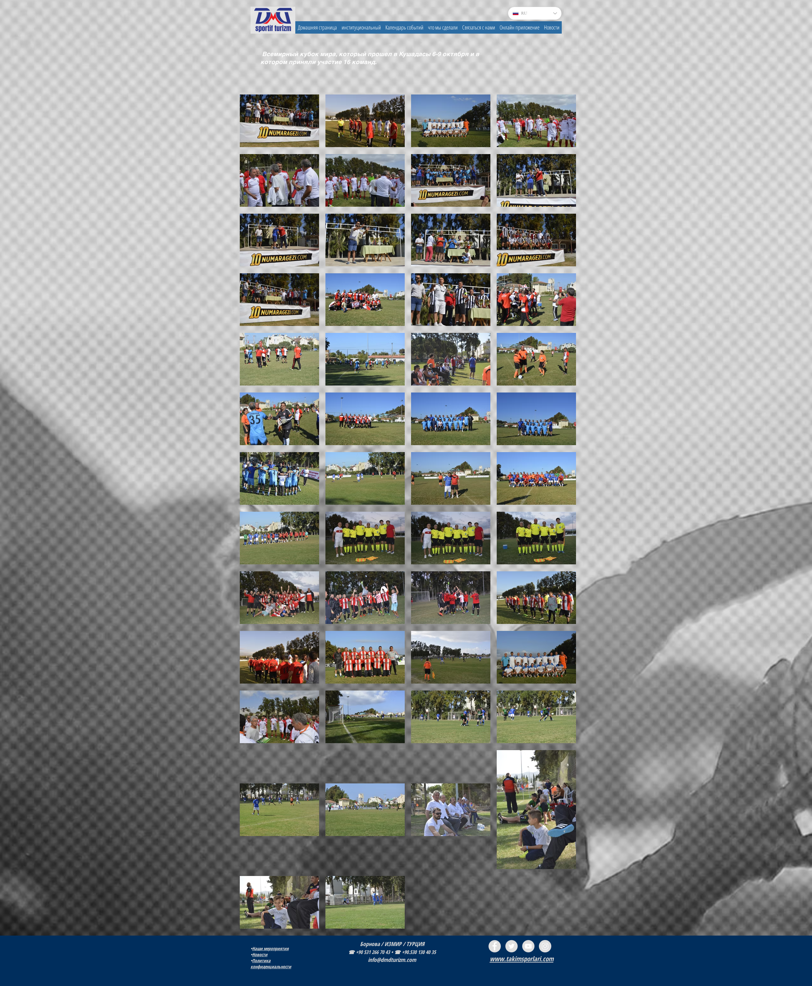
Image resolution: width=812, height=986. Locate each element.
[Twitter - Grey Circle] (511, 946)
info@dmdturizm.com (392, 959)
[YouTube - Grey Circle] (528, 946)
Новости (259, 954)
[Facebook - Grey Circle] (494, 946)
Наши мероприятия (270, 948)
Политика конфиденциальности (271, 963)
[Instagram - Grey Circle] (545, 946)
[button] (361, 27)
